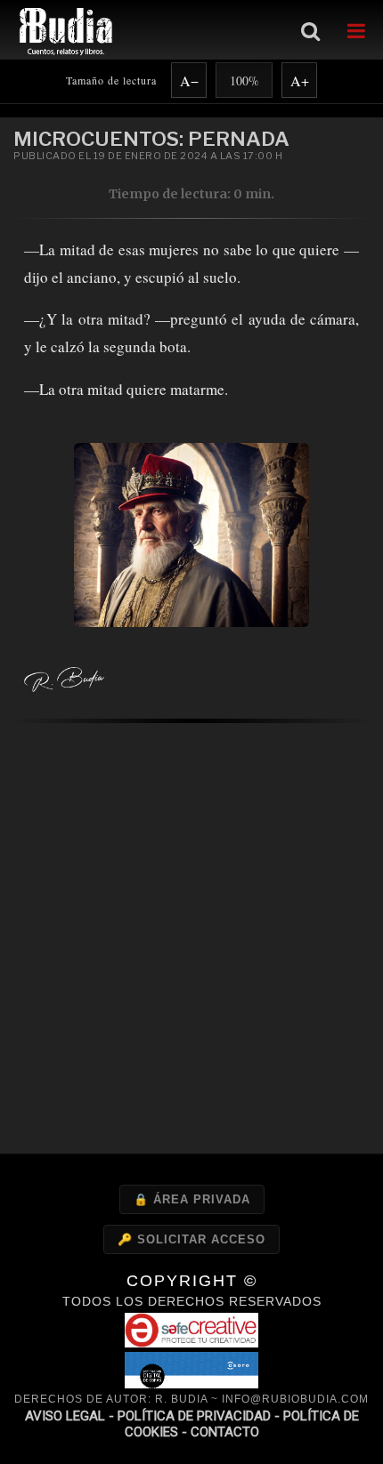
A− (189, 80)
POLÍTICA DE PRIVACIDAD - (200, 1416)
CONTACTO (225, 1432)
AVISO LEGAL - (71, 1416)
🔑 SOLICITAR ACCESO (191, 1239)
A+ (299, 80)
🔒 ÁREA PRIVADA (192, 1199)
